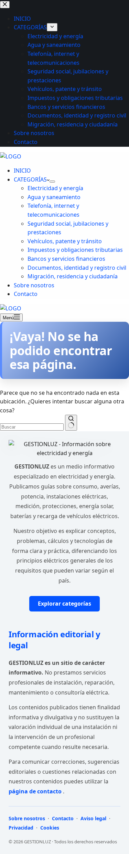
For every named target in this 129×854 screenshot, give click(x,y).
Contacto (25, 294)
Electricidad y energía (55, 188)
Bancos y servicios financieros (66, 259)
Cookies (49, 827)
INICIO (22, 170)
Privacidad (22, 827)
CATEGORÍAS (30, 179)
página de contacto (36, 791)
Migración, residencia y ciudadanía (73, 276)
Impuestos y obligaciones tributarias (75, 250)
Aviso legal (93, 818)
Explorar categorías (64, 603)
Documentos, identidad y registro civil (77, 267)
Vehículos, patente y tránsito (65, 241)
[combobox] (32, 427)
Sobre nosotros (34, 285)
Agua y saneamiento (54, 197)
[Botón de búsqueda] (71, 423)
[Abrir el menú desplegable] (52, 182)
